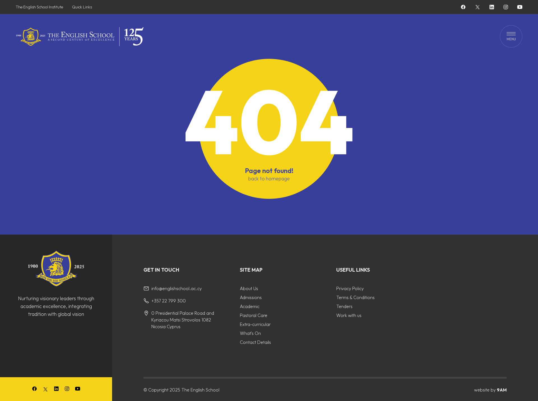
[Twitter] (477, 7)
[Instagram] (505, 7)
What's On (250, 333)
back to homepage (269, 178)
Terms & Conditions (355, 297)
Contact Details (255, 342)
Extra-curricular (255, 324)
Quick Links (82, 7)
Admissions (251, 297)
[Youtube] (519, 7)
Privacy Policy (350, 288)
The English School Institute (39, 7)
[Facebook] (463, 7)
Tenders (344, 306)
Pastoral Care (253, 315)
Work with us (348, 315)
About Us (249, 288)
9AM (502, 390)
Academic (249, 306)
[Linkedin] (491, 7)
